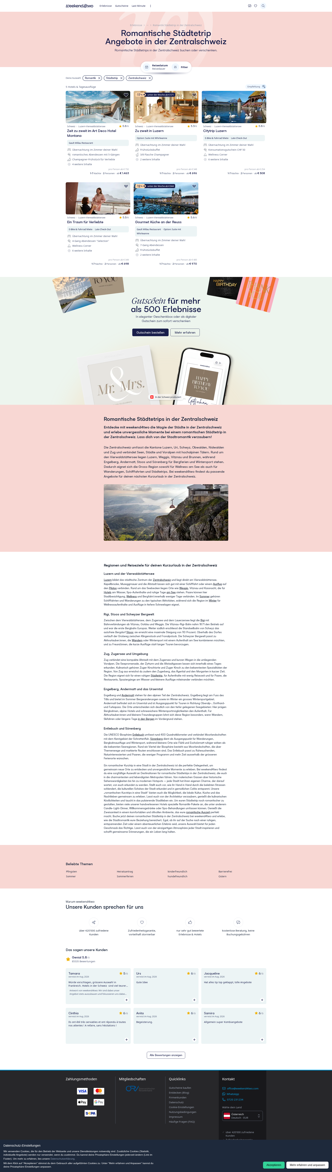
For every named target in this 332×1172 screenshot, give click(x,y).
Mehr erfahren (185, 332)
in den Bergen (146, 719)
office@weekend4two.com (243, 1088)
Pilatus (113, 588)
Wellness (131, 596)
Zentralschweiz (162, 580)
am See (171, 592)
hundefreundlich (177, 876)
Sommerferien (125, 876)
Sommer (205, 596)
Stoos (129, 632)
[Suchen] (263, 6)
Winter (213, 600)
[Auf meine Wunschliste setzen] (126, 95)
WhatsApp (233, 1094)
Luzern (108, 580)
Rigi (202, 620)
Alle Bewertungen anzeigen (166, 1055)
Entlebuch (138, 734)
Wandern (137, 640)
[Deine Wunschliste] (255, 6)
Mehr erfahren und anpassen (307, 1165)
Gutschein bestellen (150, 332)
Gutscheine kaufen (180, 1087)
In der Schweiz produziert (168, 397)
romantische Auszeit (198, 812)
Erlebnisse (106, 5)
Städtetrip (157, 675)
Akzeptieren (273, 1165)
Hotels (107, 592)
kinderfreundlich (177, 871)
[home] (79, 6)
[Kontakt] (249, 6)
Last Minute (138, 5)
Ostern (223, 876)
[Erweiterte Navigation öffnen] (151, 6)
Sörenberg (156, 738)
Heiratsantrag (125, 871)
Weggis (183, 588)
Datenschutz (176, 1102)
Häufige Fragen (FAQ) (182, 1121)
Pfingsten (71, 871)
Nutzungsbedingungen (182, 1112)
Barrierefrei (225, 871)
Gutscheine (121, 5)
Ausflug (217, 584)
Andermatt (128, 695)
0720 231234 (235, 1099)
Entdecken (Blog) (179, 1092)
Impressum (176, 1116)
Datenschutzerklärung (62, 1158)
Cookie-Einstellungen (181, 1107)
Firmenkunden (177, 1097)
